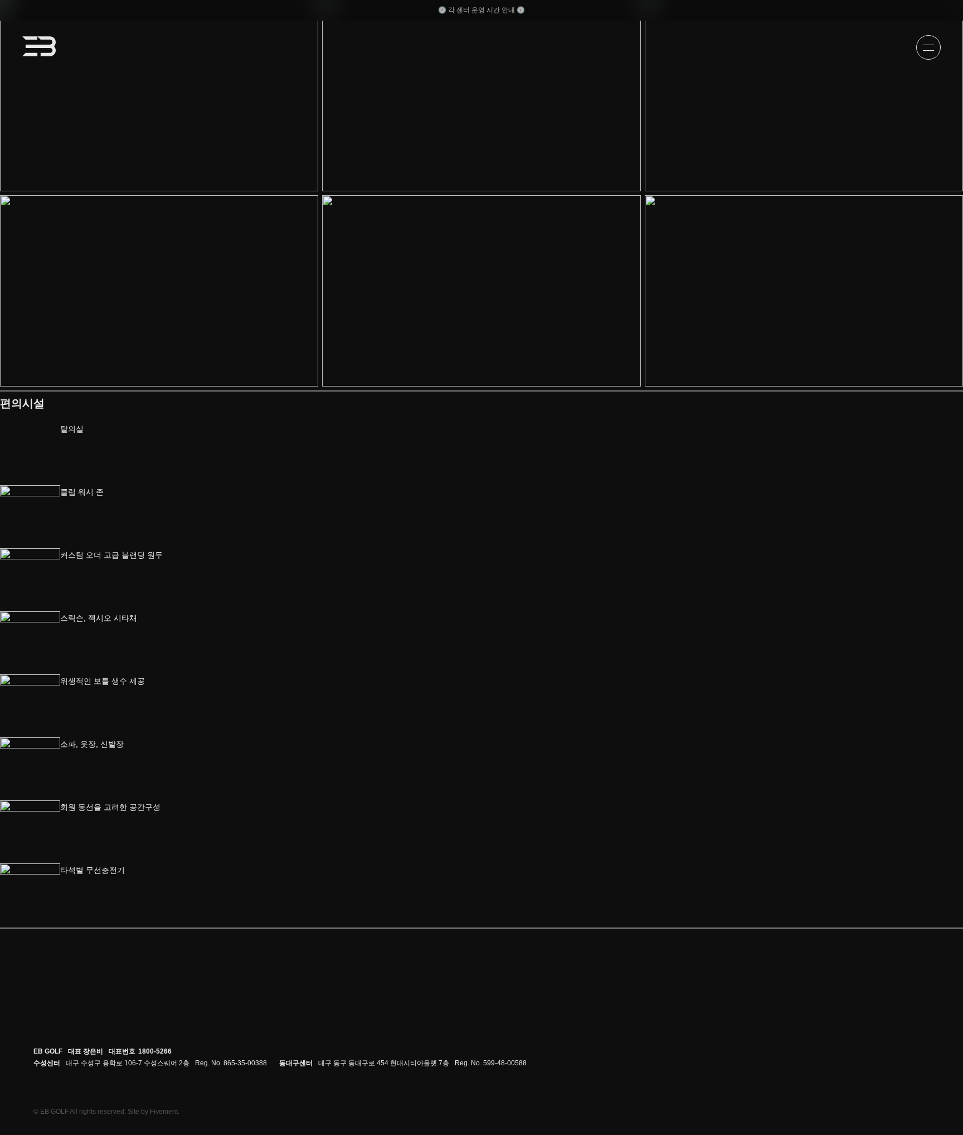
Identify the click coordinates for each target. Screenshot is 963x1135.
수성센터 (46, 1063)
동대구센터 (296, 1063)
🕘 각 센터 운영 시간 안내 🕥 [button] (481, 10)
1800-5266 (155, 1051)
